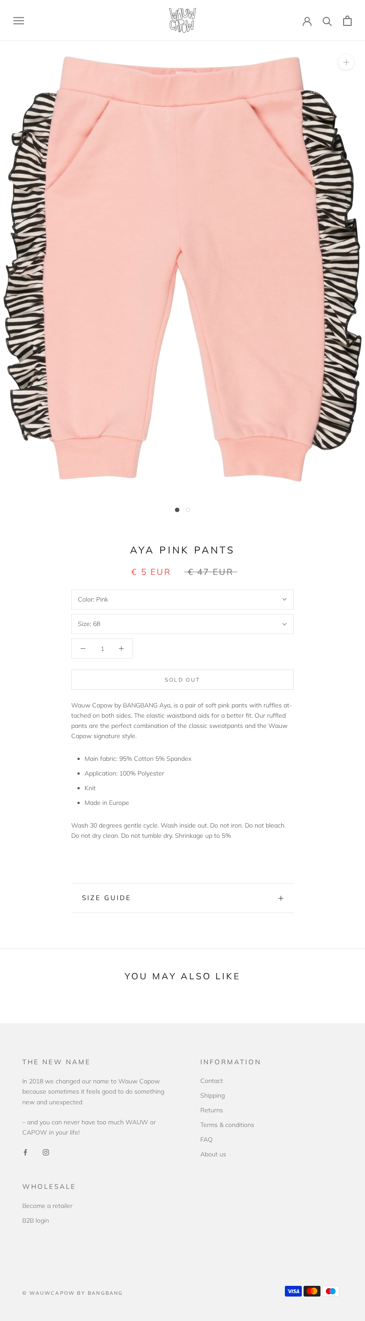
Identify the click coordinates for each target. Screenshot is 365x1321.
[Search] (327, 20)
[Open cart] (347, 21)
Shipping (212, 1095)
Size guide (106, 897)
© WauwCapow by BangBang (72, 1293)
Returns (211, 1110)
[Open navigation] (18, 20)
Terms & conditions (227, 1125)
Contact (211, 1081)
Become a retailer (47, 1206)
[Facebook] (25, 1152)
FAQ (206, 1139)
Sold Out (182, 679)
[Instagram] (46, 1152)
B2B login (35, 1220)
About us (213, 1154)
